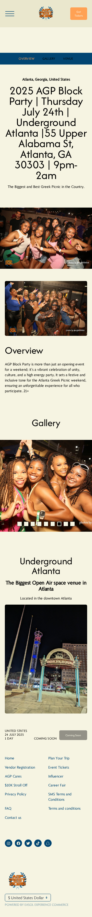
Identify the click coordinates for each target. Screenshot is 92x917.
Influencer (55, 776)
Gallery (48, 58)
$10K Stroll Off (16, 784)
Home (9, 757)
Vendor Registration (20, 767)
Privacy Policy (15, 793)
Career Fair (57, 784)
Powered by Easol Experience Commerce (36, 904)
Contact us (13, 817)
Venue (68, 58)
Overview (26, 58)
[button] (19, 524)
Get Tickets (79, 14)
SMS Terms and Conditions (60, 796)
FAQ (8, 808)
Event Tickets (58, 767)
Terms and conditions (64, 808)
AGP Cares (13, 776)
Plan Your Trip (59, 757)
